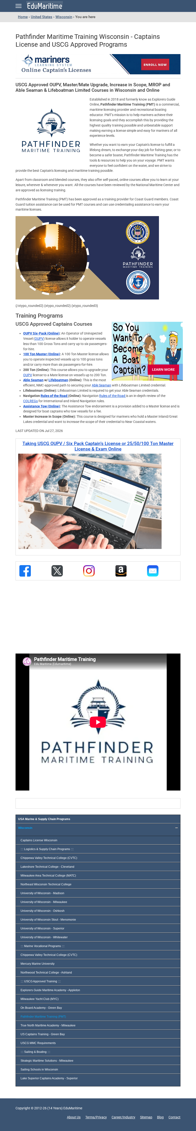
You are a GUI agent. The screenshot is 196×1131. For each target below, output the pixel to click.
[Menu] (19, 6)
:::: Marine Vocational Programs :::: (43, 946)
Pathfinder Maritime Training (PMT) (43, 1016)
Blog (160, 1117)
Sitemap (146, 1117)
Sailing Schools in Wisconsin (39, 1069)
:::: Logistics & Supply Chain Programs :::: (47, 849)
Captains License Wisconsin (39, 840)
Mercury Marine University (37, 963)
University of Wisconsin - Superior (42, 928)
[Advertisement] (53, 616)
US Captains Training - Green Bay (43, 1034)
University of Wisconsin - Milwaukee (44, 902)
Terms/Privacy (96, 1117)
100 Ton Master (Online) (41, 354)
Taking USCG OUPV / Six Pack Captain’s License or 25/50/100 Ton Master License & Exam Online (98, 446)
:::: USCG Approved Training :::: (41, 981)
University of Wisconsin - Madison (42, 893)
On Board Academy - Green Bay (41, 1007)
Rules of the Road (54, 396)
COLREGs (30, 401)
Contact (174, 1117)
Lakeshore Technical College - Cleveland (47, 866)
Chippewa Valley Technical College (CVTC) (49, 858)
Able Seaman (33, 380)
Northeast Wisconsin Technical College (46, 884)
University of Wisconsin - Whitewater (44, 937)
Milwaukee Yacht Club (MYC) (40, 999)
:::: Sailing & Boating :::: (35, 1052)
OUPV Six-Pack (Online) (41, 333)
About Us (74, 1117)
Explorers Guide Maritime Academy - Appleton (50, 990)
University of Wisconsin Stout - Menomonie (48, 919)
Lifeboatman (58, 380)
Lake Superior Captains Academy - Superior (49, 1078)
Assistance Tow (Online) (41, 406)
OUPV (39, 338)
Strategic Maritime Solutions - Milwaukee (47, 1060)
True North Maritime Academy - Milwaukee (48, 1025)
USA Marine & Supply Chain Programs (44, 819)
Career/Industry (123, 1117)
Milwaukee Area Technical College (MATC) (48, 875)
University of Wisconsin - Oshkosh (43, 911)
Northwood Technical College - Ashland (46, 972)
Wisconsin (25, 828)
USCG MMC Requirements (38, 1043)
